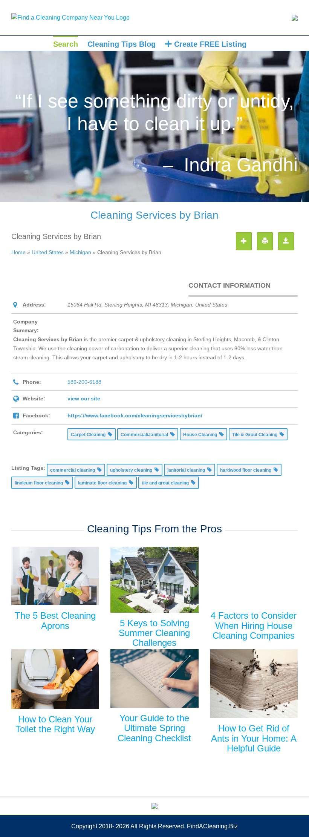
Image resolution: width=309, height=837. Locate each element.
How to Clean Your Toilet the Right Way (55, 724)
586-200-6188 (84, 382)
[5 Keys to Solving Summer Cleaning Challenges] (154, 580)
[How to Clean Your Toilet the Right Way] (55, 679)
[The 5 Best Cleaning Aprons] (55, 576)
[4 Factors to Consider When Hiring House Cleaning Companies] (254, 576)
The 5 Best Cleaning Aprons (55, 620)
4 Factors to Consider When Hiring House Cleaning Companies (254, 625)
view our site (83, 399)
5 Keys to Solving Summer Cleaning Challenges (154, 633)
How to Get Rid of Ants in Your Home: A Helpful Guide (254, 738)
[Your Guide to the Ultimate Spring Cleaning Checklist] (154, 678)
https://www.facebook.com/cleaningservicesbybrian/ (134, 415)
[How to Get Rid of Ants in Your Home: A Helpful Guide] (254, 683)
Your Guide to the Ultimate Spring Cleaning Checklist (154, 728)
